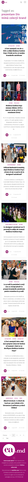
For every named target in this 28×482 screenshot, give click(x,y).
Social (16, 398)
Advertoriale (9, 398)
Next (7, 438)
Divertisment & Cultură (11, 224)
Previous (5, 435)
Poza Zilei (16, 103)
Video (20, 398)
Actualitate (11, 45)
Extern (18, 45)
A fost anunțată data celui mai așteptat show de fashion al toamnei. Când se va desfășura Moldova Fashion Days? (14, 346)
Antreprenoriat (11, 164)
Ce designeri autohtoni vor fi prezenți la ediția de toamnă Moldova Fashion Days (14, 229)
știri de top (20, 338)
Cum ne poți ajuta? (9, 460)
